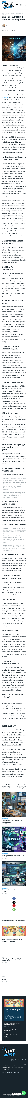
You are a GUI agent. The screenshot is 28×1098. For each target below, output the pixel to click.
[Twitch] (22, 1060)
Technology (7, 13)
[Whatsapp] (24, 1094)
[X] (14, 902)
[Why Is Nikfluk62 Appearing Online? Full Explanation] (14, 839)
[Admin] (4, 25)
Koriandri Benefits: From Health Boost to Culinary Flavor (20, 786)
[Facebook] (14, 898)
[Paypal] (19, 1060)
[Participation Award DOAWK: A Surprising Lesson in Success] (14, 931)
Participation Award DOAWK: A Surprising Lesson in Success (13, 921)
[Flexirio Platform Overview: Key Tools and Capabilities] (14, 873)
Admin (7, 1012)
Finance (3, 976)
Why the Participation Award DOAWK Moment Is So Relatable (12, 940)
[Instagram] (16, 1060)
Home (3, 13)
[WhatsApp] (14, 909)
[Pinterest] (14, 905)
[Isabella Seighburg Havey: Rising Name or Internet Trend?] (14, 969)
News (3, 918)
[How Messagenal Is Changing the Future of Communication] (14, 804)
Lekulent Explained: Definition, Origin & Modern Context (7, 786)
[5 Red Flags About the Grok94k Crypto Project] (14, 988)
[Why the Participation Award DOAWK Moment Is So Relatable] (14, 950)
